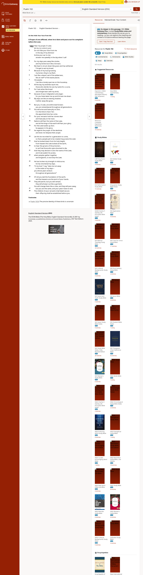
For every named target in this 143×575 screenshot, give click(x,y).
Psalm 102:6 (34, 201)
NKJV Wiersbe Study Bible (99, 512)
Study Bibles (102, 137)
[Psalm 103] (89, 116)
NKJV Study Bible (115, 485)
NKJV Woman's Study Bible (115, 512)
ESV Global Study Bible (115, 160)
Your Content (121, 20)
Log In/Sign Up (134, 2)
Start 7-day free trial (106, 41)
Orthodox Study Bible (115, 538)
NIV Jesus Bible (115, 296)
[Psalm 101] (23, 116)
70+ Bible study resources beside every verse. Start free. (73, 2)
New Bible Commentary (114, 92)
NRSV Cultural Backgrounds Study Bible (101, 539)
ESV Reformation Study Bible (100, 186)
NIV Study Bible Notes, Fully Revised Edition (100, 350)
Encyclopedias (102, 553)
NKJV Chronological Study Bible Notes (116, 403)
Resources (99, 20)
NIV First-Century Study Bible (115, 269)
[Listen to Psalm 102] (46, 20)
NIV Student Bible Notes (116, 323)
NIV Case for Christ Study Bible (116, 241)
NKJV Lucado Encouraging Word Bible (101, 459)
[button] (132, 2)
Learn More (121, 41)
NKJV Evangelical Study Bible (115, 432)
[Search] (136, 9)
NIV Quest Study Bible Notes (100, 323)
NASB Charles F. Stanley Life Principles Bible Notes (100, 213)
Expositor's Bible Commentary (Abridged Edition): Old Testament (101, 93)
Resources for (104, 49)
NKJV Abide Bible (115, 376)
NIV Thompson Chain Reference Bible (115, 350)
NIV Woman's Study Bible (99, 377)
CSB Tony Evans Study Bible (100, 160)
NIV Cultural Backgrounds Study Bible (101, 270)
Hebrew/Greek (110, 20)
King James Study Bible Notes (116, 186)
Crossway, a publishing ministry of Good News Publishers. (49, 219)
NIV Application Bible (115, 212)
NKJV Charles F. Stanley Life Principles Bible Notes (100, 404)
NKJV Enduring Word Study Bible (100, 432)
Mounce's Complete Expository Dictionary (98, 123)
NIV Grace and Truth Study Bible (100, 297)
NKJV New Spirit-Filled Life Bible (100, 486)
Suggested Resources (105, 69)
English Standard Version (38, 213)
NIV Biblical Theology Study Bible (100, 242)
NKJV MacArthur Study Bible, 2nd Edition (115, 459)
